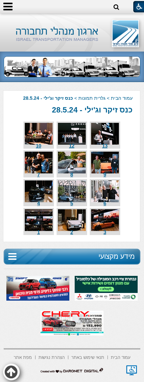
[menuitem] (121, 357)
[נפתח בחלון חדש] (131, 370)
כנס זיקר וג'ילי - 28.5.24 (92, 109)
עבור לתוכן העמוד (72, 20)
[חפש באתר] (116, 7)
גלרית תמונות (91, 98)
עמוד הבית (122, 98)
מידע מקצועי (116, 256)
